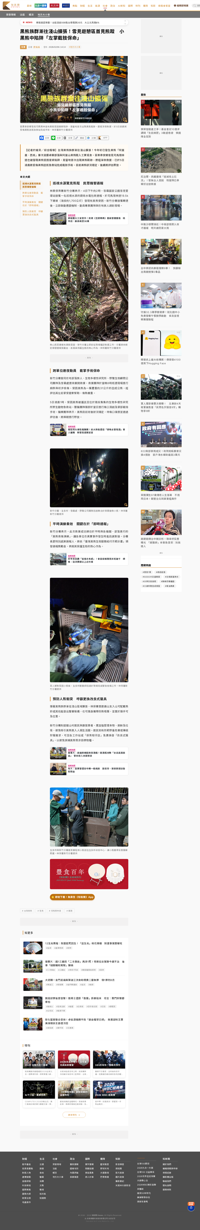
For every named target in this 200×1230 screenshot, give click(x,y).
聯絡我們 (167, 1181)
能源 (97, 5)
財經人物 (26, 1172)
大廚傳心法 (142, 1180)
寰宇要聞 (89, 1164)
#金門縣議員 (71, 985)
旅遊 (42, 1168)
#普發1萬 (147, 572)
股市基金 (26, 1164)
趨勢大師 (26, 1194)
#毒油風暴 (169, 586)
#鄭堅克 (112, 1006)
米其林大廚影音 (123, 1185)
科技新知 (26, 1185)
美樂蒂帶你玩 (143, 1197)
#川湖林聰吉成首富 (151, 586)
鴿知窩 (119, 1168)
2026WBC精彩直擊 (146, 1184)
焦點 (75, 5)
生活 (90, 5)
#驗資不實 (60, 1011)
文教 (42, 1185)
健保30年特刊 (144, 1193)
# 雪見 (41, 911)
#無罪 (91, 985)
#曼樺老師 (58, 948)
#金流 (82, 985)
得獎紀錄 (167, 1172)
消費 (42, 1181)
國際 (130, 5)
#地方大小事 (74, 47)
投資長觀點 (27, 1168)
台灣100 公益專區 (145, 1172)
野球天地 (104, 1168)
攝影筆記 (120, 1181)
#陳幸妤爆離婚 (168, 581)
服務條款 (167, 1189)
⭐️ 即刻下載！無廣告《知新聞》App (72, 897)
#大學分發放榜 (149, 581)
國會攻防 (74, 1168)
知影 (153, 5)
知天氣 (43, 1194)
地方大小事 (44, 14)
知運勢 (43, 1198)
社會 (105, 5)
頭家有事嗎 (142, 1201)
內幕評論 (74, 1172)
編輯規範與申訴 (170, 1168)
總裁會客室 (164, 5)
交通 (42, 1164)
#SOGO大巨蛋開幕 (151, 577)
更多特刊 (74, 1115)
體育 (145, 5)
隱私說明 (167, 1185)
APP (105, 138)
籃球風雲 (104, 1164)
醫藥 (42, 1177)
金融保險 (26, 1181)
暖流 (31, 14)
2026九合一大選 (145, 1168)
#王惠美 (69, 1028)
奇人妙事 (89, 1177)
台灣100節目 (143, 1163)
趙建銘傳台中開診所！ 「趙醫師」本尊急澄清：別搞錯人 (65, 22)
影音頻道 (120, 1164)
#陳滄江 (49, 985)
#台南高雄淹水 (172, 577)
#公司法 (49, 1011)
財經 (82, 5)
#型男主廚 (60, 1006)
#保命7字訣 (73, 970)
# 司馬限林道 (55, 911)
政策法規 (26, 1198)
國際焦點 (26, 1189)
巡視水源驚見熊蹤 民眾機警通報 (32, 185)
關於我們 (167, 1164)
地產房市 (26, 1202)
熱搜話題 (89, 1168)
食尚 (42, 1172)
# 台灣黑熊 (27, 911)
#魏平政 (59, 1028)
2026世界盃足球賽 (146, 1176)
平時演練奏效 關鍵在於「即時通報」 (32, 204)
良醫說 (140, 1189)
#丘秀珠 (80, 1006)
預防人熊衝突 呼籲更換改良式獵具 (32, 213)
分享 (47, 138)
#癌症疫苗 (160, 572)
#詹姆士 (49, 1006)
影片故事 (120, 1172)
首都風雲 (74, 1177)
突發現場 (11, 14)
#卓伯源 (49, 1028)
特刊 (138, 5)
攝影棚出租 (168, 1177)
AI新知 (121, 5)
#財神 (68, 948)
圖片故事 (120, 1177)
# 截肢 (70, 911)
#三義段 (61, 970)
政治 (112, 5)
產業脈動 (26, 1177)
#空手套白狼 (92, 1006)
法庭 (22, 14)
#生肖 (48, 948)
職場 (42, 1189)
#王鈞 (103, 1006)
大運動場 (104, 1172)
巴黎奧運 (104, 1177)
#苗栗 (101, 970)
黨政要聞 (74, 1164)
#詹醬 (70, 1006)
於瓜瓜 (36, 47)
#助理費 (59, 985)
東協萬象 (89, 1172)
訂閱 (94, 138)
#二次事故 (50, 970)
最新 (29, 5)
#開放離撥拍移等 (88, 970)
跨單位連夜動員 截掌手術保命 (32, 194)
